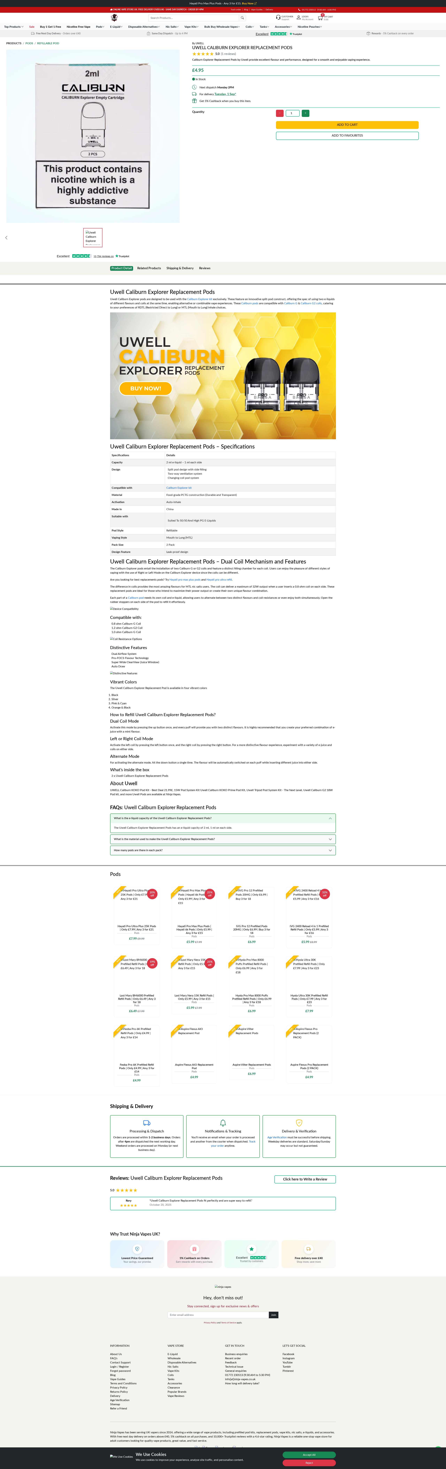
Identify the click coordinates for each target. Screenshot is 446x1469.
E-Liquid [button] (115, 26)
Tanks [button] (263, 26)
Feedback (231, 1362)
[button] (214, 54)
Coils (171, 1375)
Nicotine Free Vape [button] (79, 26)
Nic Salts (173, 1366)
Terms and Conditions (123, 1383)
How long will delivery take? (242, 1383)
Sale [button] (32, 26)
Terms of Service (228, 1323)
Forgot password (120, 1371)
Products (13, 43)
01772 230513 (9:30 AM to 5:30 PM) (247, 1375)
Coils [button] (249, 26)
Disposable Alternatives (182, 1362)
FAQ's (113, 1358)
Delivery (269, 10)
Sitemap (115, 1404)
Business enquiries (236, 1354)
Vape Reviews (176, 1396)
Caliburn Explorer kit (199, 299)
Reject (309, 1463)
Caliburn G (290, 303)
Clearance (174, 1387)
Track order (236, 10)
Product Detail (122, 268)
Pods (29, 43)
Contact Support (120, 1362)
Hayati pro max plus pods (185, 579)
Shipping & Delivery (180, 268)
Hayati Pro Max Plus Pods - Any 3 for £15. (222, 3)
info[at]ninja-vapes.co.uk (240, 1379)
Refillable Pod (48, 43)
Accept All (309, 1454)
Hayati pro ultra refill (219, 579)
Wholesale (174, 1358)
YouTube (288, 1362)
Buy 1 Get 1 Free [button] (51, 26)
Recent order (233, 1358)
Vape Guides (257, 10)
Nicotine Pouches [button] (309, 26)
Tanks (171, 1379)
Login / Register (119, 1366)
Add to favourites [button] (347, 135)
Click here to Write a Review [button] (305, 1179)
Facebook (288, 1354)
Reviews (204, 268)
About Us (116, 1354)
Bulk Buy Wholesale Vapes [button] (221, 26)
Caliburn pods (249, 303)
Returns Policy (119, 1391)
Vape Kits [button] (190, 26)
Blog (246, 10)
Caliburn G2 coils (311, 303)
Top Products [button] (12, 26)
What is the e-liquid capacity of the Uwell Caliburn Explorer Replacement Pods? (163, 818)
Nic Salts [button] (171, 26)
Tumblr (287, 1366)
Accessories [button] (282, 26)
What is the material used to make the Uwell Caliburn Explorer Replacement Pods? (164, 839)
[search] (242, 18)
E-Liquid (173, 1354)
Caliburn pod (136, 597)
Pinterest (288, 1371)
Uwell (200, 43)
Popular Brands (177, 1391)
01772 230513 (308, 10)
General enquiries (236, 1371)
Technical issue (234, 1366)
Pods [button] (99, 26)
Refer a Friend (118, 1408)
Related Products (149, 268)
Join (273, 1315)
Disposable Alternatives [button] (142, 26)
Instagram (289, 1358)
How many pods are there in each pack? (138, 850)
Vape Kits (173, 1371)
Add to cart (347, 124)
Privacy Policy (210, 1323)
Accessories (175, 1383)
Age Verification (277, 1137)
